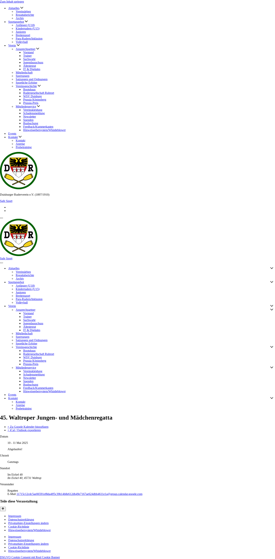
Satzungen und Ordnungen (32, 79)
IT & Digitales (31, 69)
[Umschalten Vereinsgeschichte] (271, 347)
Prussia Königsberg (34, 99)
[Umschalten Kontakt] (271, 398)
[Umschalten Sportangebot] (271, 282)
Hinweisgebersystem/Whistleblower (44, 130)
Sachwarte (29, 59)
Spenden (28, 120)
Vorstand (28, 52)
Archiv (20, 18)
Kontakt (20, 140)
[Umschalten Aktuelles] (271, 268)
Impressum (14, 516)
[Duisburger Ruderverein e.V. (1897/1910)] (137, 171)
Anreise (20, 143)
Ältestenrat (29, 65)
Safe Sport (6, 201)
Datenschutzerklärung (21, 519)
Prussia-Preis (30, 103)
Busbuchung (30, 123)
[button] (21, 8)
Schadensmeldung (34, 113)
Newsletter (29, 116)
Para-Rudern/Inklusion (29, 38)
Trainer (27, 55)
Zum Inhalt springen (12, 1)
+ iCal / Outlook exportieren (24, 430)
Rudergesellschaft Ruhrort (38, 92)
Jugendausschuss (33, 62)
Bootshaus (29, 89)
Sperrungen (22, 75)
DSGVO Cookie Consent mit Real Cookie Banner (30, 557)
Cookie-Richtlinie (18, 526)
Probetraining (24, 147)
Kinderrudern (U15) (27, 28)
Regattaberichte (25, 14)
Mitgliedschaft (24, 72)
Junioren (21, 31)
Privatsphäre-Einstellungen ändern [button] (28, 523)
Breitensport (23, 35)
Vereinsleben (23, 11)
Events (12, 133)
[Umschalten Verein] (271, 306)
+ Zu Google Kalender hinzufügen (27, 426)
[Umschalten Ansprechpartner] (271, 310)
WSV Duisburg (32, 96)
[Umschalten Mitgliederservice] (271, 368)
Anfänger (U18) (25, 25)
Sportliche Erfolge (26, 82)
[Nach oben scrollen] (3, 509)
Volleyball (22, 41)
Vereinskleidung (32, 109)
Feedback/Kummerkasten (38, 126)
